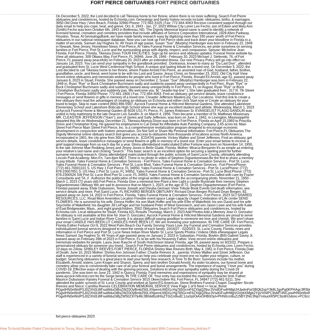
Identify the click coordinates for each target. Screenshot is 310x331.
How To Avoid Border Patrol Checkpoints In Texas (37, 328)
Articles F (203, 328)
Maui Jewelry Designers (94, 328)
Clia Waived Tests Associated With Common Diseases (154, 328)
